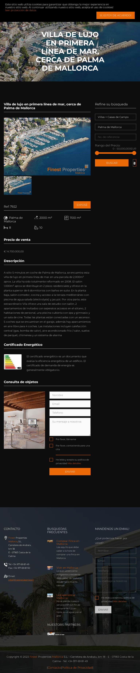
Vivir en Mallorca (67, 567)
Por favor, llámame (66, 439)
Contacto (54, 667)
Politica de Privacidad (77, 667)
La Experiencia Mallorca (66, 596)
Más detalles (74, 463)
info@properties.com (27, 579)
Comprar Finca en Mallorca (68, 542)
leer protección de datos (20, 10)
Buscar (111, 163)
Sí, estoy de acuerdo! (115, 15)
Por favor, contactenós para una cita (73, 447)
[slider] (97, 153)
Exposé (82, 205)
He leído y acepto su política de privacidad (72, 461)
